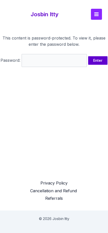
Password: (11, 60)
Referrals (54, 198)
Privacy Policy (54, 183)
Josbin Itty (45, 14)
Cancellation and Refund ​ (54, 190)
